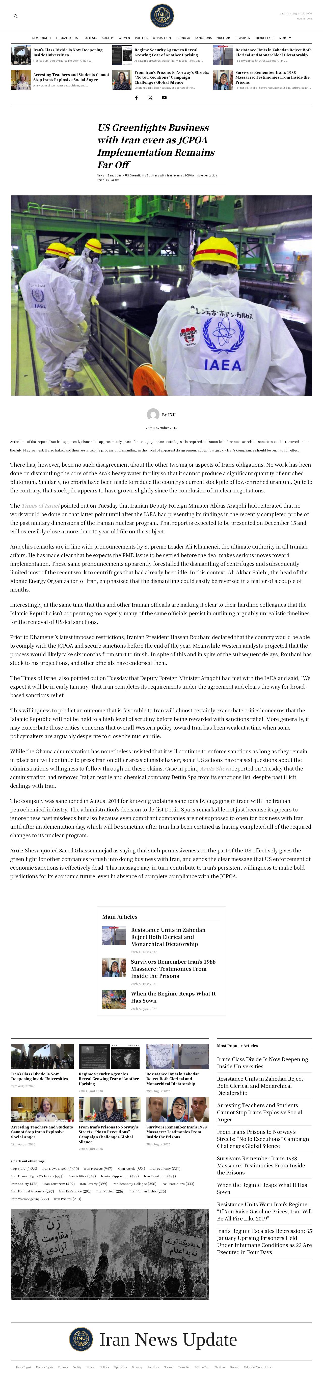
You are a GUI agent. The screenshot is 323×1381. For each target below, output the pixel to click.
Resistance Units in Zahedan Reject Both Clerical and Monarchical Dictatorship (273, 52)
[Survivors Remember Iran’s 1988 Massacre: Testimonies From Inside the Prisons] (223, 79)
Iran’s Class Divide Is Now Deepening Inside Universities (68, 52)
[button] (15, 16)
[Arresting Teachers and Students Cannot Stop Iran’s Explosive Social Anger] (21, 79)
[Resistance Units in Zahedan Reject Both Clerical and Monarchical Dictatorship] (223, 55)
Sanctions (115, 175)
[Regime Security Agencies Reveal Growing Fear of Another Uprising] (122, 55)
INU (172, 414)
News (100, 175)
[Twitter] (150, 98)
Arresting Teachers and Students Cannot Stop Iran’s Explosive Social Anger (71, 77)
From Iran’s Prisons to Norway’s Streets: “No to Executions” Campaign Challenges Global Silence (171, 77)
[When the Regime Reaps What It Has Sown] (114, 999)
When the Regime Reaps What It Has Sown (173, 997)
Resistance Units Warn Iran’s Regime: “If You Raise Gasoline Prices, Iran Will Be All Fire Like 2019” (264, 1211)
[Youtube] (164, 98)
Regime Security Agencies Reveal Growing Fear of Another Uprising (166, 52)
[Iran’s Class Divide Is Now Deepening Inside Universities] (21, 55)
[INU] (154, 414)
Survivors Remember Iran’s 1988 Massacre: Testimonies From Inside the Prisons (272, 77)
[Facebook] (136, 98)
